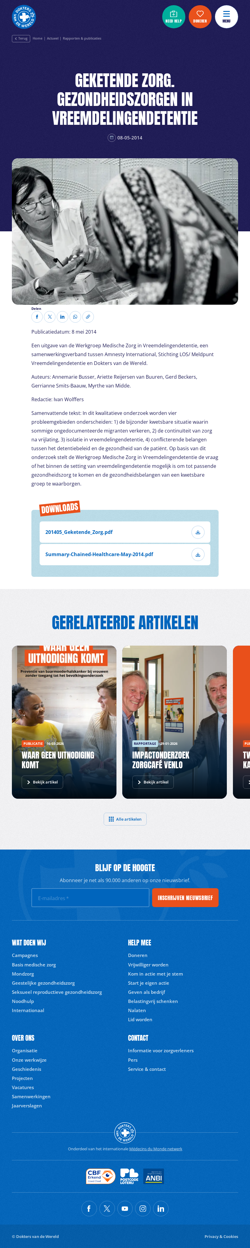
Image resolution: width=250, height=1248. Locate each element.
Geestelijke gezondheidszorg (43, 983)
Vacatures (23, 1087)
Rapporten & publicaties (82, 38)
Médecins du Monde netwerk (155, 1149)
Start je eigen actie (148, 983)
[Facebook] (37, 317)
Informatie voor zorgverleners (161, 1050)
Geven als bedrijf (146, 992)
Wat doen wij (29, 943)
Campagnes (25, 955)
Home (37, 38)
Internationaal (28, 1010)
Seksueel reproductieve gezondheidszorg (57, 992)
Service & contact (147, 1069)
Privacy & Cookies (221, 1236)
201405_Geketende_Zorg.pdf (78, 532)
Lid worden (140, 1019)
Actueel (53, 38)
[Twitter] (49, 317)
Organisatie (25, 1050)
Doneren (138, 955)
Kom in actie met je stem (155, 974)
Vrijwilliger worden (148, 965)
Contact (138, 1038)
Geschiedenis (26, 1069)
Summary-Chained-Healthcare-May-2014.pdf (99, 554)
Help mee (139, 943)
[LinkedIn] (62, 317)
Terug (22, 38)
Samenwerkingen (31, 1096)
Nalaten (137, 1010)
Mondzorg (23, 974)
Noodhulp (23, 1001)
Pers (133, 1060)
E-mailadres (53, 898)
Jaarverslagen (27, 1106)
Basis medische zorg (34, 965)
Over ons (23, 1038)
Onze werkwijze (29, 1060)
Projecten (22, 1078)
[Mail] (75, 317)
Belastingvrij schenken (153, 1001)
